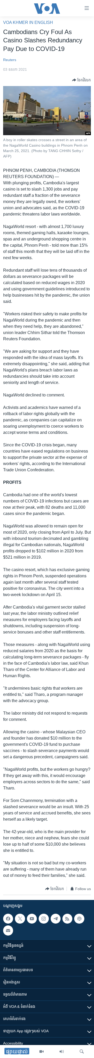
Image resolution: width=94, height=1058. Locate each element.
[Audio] (61, 1051)
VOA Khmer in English (28, 22)
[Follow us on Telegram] (56, 919)
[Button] (81, 80)
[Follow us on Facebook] (8, 919)
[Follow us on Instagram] (44, 919)
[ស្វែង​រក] (82, 1051)
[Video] (41, 1051)
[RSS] (67, 919)
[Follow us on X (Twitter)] (20, 919)
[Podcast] (79, 919)
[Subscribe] (8, 931)
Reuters (9, 60)
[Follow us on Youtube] (32, 919)
